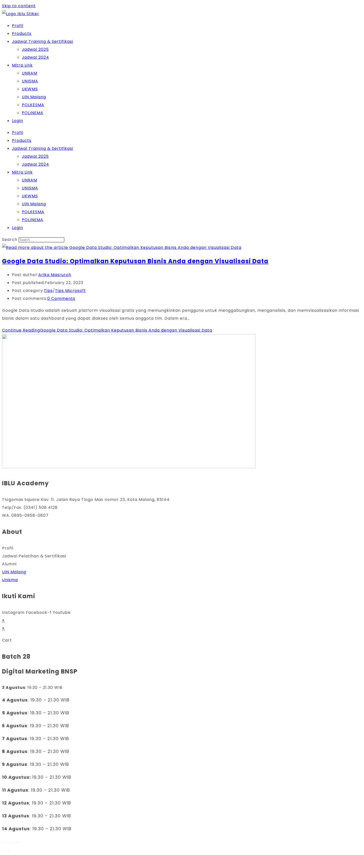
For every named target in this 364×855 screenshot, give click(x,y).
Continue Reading (107, 330)
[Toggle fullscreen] (8, 842)
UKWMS (30, 89)
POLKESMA (33, 105)
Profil (17, 25)
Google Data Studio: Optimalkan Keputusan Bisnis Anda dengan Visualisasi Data (135, 261)
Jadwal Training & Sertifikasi (42, 41)
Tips (48, 290)
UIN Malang (34, 97)
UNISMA (30, 81)
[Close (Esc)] (18, 842)
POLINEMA (32, 113)
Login (17, 121)
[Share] (13, 842)
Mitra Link (22, 65)
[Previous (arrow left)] (3, 850)
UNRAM (29, 73)
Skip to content (19, 6)
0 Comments (61, 298)
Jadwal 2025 (35, 49)
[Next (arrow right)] (8, 850)
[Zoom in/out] (3, 842)
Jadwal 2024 (35, 57)
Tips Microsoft (70, 290)
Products (21, 33)
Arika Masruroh (54, 275)
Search (9, 239)
